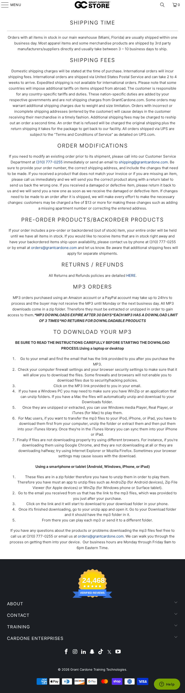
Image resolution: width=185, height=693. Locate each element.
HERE (131, 275)
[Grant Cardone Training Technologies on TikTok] (101, 652)
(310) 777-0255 (49, 162)
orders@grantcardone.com (54, 247)
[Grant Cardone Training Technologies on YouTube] (118, 652)
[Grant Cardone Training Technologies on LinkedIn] (83, 652)
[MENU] (2, 5)
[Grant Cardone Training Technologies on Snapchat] (92, 652)
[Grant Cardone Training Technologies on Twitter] (109, 652)
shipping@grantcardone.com (143, 162)
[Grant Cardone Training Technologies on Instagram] (75, 652)
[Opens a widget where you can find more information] (167, 685)
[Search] (162, 5)
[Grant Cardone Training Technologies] (92, 5)
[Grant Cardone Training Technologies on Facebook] (66, 652)
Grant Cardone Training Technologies (98, 669)
